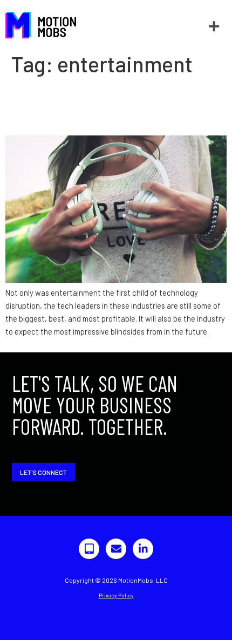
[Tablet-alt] (89, 549)
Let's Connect (43, 472)
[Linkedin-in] (143, 549)
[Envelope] (116, 549)
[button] (214, 26)
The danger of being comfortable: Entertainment (111, 105)
